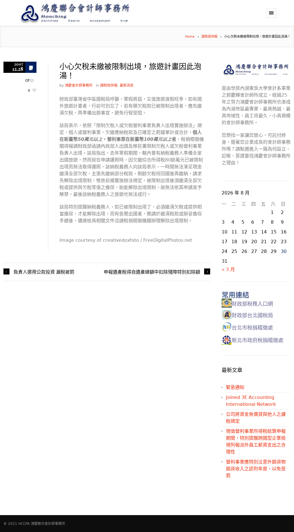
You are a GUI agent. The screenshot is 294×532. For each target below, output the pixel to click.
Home (190, 36)
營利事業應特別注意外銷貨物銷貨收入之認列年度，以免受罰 (256, 468)
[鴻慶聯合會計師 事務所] (104, 13)
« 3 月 (228, 269)
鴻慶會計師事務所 (78, 85)
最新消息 (127, 85)
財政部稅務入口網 (252, 304)
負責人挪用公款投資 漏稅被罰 (43, 272)
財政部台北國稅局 (252, 315)
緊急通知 (235, 387)
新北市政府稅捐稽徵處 (257, 340)
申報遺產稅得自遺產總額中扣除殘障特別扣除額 (152, 272)
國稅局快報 (209, 36)
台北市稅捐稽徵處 (252, 328)
